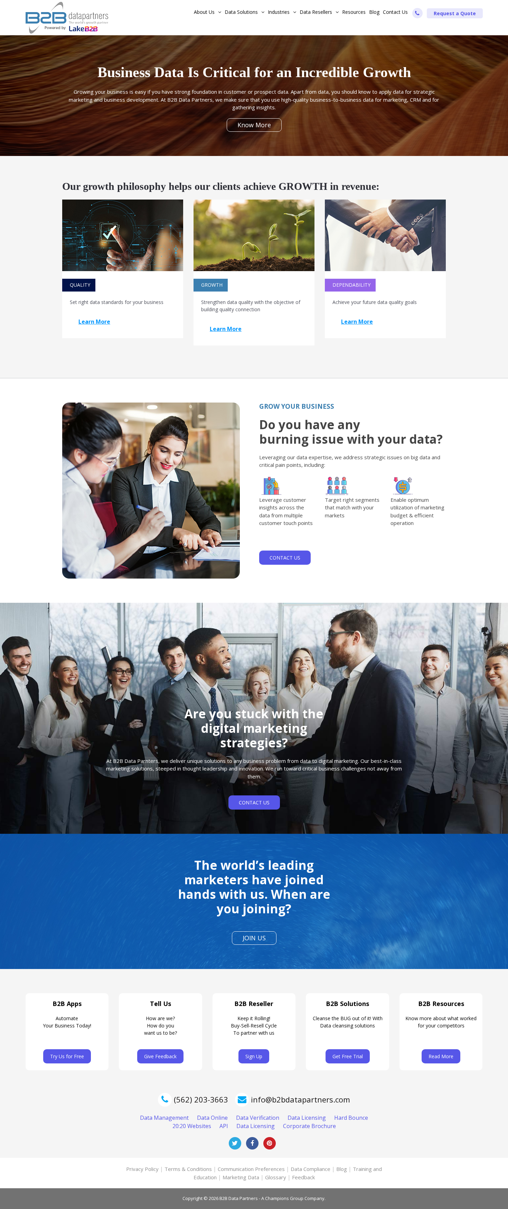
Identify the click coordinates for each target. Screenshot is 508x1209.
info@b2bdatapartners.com (300, 1099)
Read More (441, 1056)
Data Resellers (316, 12)
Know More (254, 125)
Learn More (94, 321)
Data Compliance (310, 1168)
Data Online (212, 1118)
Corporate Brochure (309, 1126)
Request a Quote (455, 13)
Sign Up (253, 1056)
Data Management (164, 1118)
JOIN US (254, 938)
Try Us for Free (67, 1056)
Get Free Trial (347, 1056)
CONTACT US (285, 557)
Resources (354, 12)
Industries (279, 12)
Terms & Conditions (188, 1168)
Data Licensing (307, 1118)
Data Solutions (241, 12)
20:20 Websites (191, 1126)
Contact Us (395, 12)
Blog (374, 12)
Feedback (303, 1177)
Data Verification (257, 1118)
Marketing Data (241, 1177)
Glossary (275, 1177)
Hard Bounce (351, 1118)
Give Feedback (160, 1056)
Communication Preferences (251, 1168)
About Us (204, 12)
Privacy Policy (142, 1168)
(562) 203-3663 (200, 1099)
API (223, 1126)
